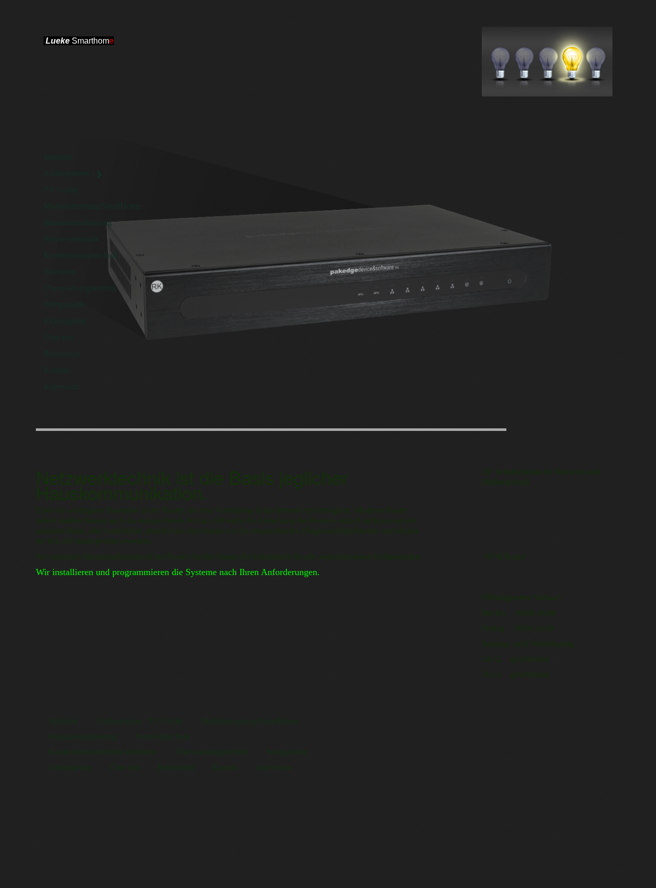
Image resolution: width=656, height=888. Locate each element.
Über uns (58, 337)
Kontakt (57, 370)
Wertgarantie (64, 304)
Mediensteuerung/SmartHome (74, 206)
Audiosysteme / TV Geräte (69, 181)
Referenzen (62, 353)
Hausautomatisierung (74, 222)
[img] (547, 62)
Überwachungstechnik (74, 288)
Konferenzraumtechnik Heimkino (74, 263)
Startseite (58, 156)
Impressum (61, 386)
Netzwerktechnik (71, 238)
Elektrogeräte (65, 321)
